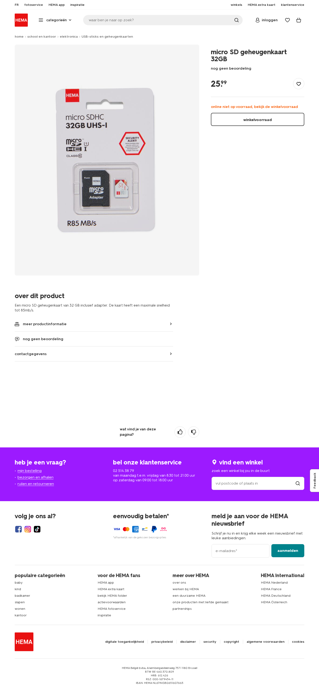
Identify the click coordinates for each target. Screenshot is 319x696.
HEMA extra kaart (111, 589)
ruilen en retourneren (36, 484)
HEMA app (106, 583)
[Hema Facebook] (18, 529)
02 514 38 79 (123, 470)
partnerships (182, 609)
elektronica (69, 37)
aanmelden (287, 550)
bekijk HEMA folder (112, 596)
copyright (231, 642)
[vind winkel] (298, 483)
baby (19, 583)
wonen (20, 609)
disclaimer (188, 642)
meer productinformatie (45, 324)
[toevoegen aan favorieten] (298, 83)
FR (17, 5)
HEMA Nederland (274, 583)
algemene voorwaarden (265, 642)
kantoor (21, 615)
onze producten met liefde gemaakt (200, 602)
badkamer (22, 596)
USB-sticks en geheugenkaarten (107, 37)
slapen (20, 602)
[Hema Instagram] (28, 529)
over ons (179, 583)
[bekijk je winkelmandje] (298, 20)
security (209, 642)
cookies (298, 642)
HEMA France (271, 589)
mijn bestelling (30, 470)
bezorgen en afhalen (35, 477)
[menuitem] (17, 5)
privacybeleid (162, 642)
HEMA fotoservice (112, 609)
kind (18, 589)
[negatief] (193, 432)
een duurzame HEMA (189, 596)
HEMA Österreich (274, 602)
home (19, 37)
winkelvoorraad (257, 120)
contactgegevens (31, 354)
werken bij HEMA (186, 589)
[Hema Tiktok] (37, 529)
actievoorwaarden (112, 602)
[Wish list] (287, 20)
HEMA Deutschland (276, 596)
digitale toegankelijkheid (124, 642)
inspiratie (104, 615)
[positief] (180, 432)
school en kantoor (41, 37)
